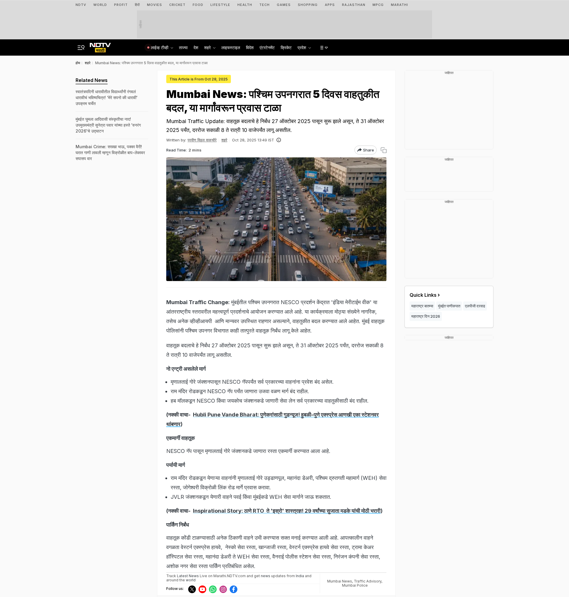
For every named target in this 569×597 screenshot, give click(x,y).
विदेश (250, 47)
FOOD (198, 5)
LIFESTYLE (220, 5)
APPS (330, 5)
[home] (100, 45)
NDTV (81, 5)
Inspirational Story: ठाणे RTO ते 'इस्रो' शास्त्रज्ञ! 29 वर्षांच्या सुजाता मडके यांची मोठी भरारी (287, 511)
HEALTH (244, 5)
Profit (121, 5)
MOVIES (154, 5)
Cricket (177, 5)
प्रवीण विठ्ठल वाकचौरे (202, 140)
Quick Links (423, 295)
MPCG (378, 5)
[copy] (383, 150)
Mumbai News (339, 581)
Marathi (399, 5)
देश (196, 47)
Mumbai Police (355, 585)
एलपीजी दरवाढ (475, 306)
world (191, 580)
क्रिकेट (286, 47)
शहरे (224, 140)
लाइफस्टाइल (230, 47)
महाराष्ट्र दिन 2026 (425, 316)
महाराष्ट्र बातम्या (422, 306)
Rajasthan (353, 5)
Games (284, 5)
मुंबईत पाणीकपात (449, 306)
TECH (264, 5)
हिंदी (137, 5)
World (100, 5)
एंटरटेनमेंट (267, 47)
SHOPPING (308, 5)
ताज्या (183, 47)
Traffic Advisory (367, 581)
